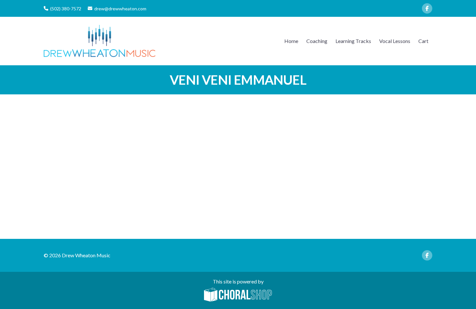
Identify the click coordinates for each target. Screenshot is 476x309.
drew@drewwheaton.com (120, 8)
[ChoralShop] (238, 295)
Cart (423, 41)
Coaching (316, 41)
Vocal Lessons (394, 41)
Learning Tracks (353, 41)
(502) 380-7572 (65, 8)
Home (291, 41)
